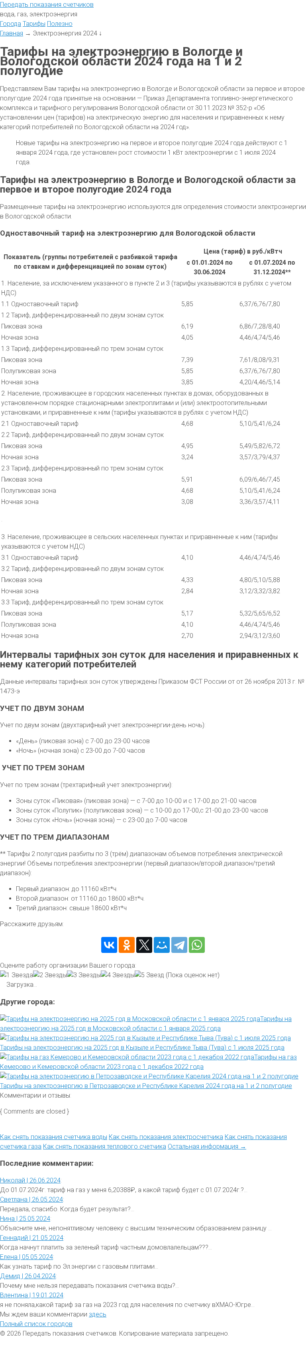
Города (10, 24)
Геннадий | (31, 1238)
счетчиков (47, 4)
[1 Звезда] (16, 975)
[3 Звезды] (84, 975)
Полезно (60, 24)
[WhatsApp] (197, 945)
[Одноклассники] (127, 945)
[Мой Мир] (162, 945)
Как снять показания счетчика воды (53, 1137)
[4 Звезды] (118, 975)
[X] (144, 945)
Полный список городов (36, 1324)
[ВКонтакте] (109, 945)
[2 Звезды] (50, 975)
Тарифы (34, 24)
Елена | (26, 1257)
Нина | (25, 1218)
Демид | (28, 1276)
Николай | (30, 1180)
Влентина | (31, 1295)
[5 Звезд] (149, 975)
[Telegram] (179, 945)
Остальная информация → (207, 1146)
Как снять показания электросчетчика (166, 1137)
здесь (97, 1314)
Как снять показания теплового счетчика (104, 1146)
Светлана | (31, 1199)
